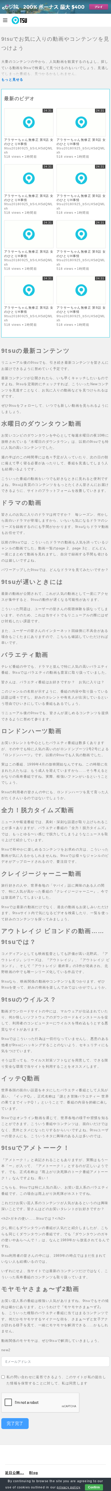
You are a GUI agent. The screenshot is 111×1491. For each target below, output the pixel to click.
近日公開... (14, 1473)
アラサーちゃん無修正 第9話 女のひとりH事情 (28, 142)
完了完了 (15, 1423)
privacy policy (68, 1487)
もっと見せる (12, 79)
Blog (33, 1473)
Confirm (94, 1487)
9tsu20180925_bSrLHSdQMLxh (28, 150)
